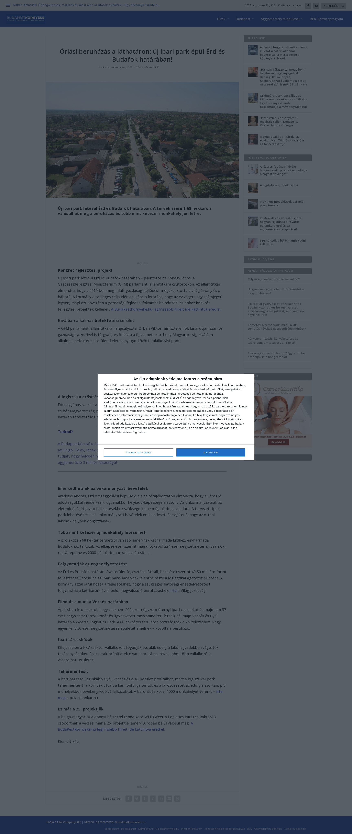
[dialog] (176, 417)
